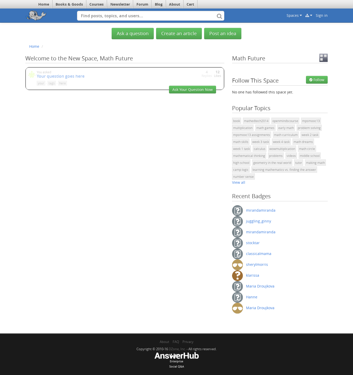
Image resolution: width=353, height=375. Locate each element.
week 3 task (260, 142)
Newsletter (120, 4)
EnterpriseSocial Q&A (176, 363)
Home (43, 4)
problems (276, 156)
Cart (190, 4)
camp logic (241, 169)
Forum (142, 4)
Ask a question (133, 33)
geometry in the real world (272, 163)
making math (315, 163)
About (174, 4)
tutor (298, 163)
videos (291, 156)
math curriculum (286, 135)
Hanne (251, 296)
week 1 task (241, 149)
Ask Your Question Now (192, 89)
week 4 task (281, 142)
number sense (243, 176)
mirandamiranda (260, 210)
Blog (159, 4)
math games (265, 128)
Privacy (188, 341)
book (236, 121)
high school (241, 163)
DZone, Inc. (177, 349)
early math (286, 128)
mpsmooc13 (311, 121)
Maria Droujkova (260, 285)
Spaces (293, 15)
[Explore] (308, 15)
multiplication (242, 128)
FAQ (176, 341)
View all (238, 182)
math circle (307, 149)
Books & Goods (69, 4)
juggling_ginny (258, 220)
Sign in (322, 15)
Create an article (179, 33)
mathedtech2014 (256, 121)
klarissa (252, 275)
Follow (318, 79)
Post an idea (222, 33)
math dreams (303, 142)
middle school (310, 156)
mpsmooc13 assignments (251, 135)
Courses (96, 4)
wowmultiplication (282, 149)
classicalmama (258, 253)
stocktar (253, 242)
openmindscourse (285, 121)
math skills (240, 142)
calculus (259, 149)
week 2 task (310, 135)
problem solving (309, 128)
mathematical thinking (249, 156)
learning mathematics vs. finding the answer (284, 169)
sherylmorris (257, 264)
